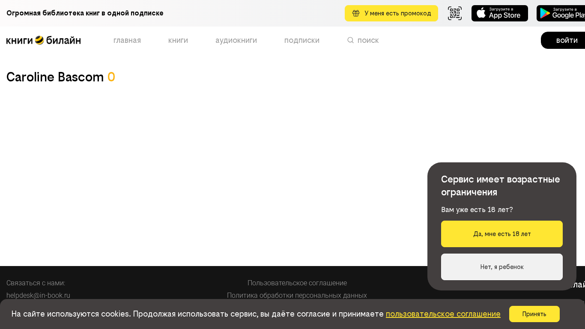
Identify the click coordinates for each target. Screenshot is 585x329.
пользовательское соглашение (443, 313)
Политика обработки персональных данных (297, 295)
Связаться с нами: (35, 283)
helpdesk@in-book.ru (38, 295)
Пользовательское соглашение (297, 283)
